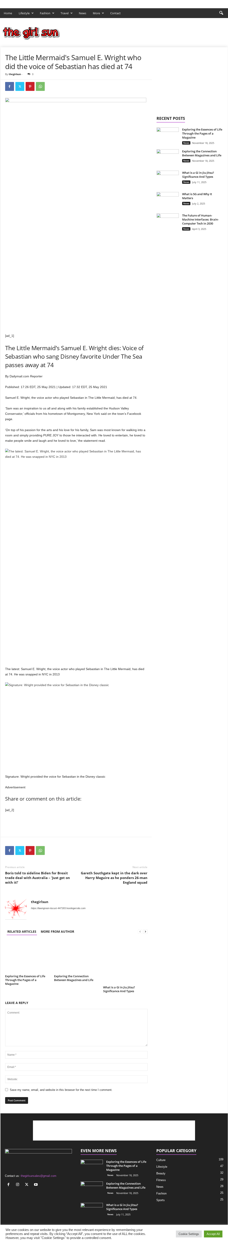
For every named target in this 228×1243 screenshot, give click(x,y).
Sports (160, 1200)
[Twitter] (217, 3)
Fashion (45, 13)
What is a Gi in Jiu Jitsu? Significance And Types (119, 989)
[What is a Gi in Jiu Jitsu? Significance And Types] (125, 962)
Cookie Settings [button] (189, 1234)
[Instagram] (210, 3)
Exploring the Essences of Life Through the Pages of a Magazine (25, 980)
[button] (221, 13)
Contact (115, 13)
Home (8, 13)
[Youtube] (224, 3)
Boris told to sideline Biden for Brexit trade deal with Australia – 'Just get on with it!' (37, 878)
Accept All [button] (213, 1234)
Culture (160, 1160)
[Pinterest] (30, 86)
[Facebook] (203, 3)
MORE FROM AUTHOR (57, 931)
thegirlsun (15, 74)
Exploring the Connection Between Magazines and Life (73, 978)
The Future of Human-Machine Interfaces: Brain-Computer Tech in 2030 (200, 219)
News (82, 13)
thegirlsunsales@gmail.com (38, 1176)
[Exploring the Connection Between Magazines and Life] (76, 956)
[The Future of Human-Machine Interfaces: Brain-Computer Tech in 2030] (168, 221)
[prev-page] (140, 931)
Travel (65, 13)
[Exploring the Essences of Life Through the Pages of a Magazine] (27, 956)
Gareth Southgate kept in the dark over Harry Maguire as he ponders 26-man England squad (114, 878)
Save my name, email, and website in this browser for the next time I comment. (61, 1090)
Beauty (160, 1173)
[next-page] (145, 931)
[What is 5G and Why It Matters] (168, 203)
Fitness (161, 1180)
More (96, 13)
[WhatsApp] (40, 86)
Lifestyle (24, 13)
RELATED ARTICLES (21, 931)
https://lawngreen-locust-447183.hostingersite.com (58, 908)
